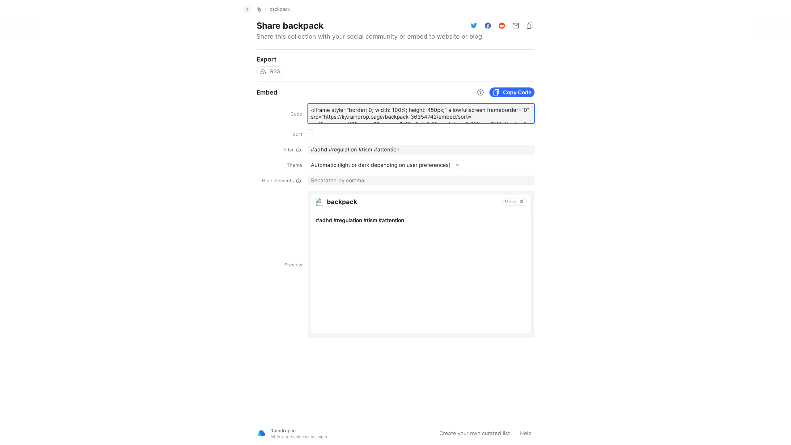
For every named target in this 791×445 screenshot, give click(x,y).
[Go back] (247, 9)
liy (259, 9)
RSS (275, 71)
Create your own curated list (474, 433)
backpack (279, 9)
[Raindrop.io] (261, 433)
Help (525, 433)
